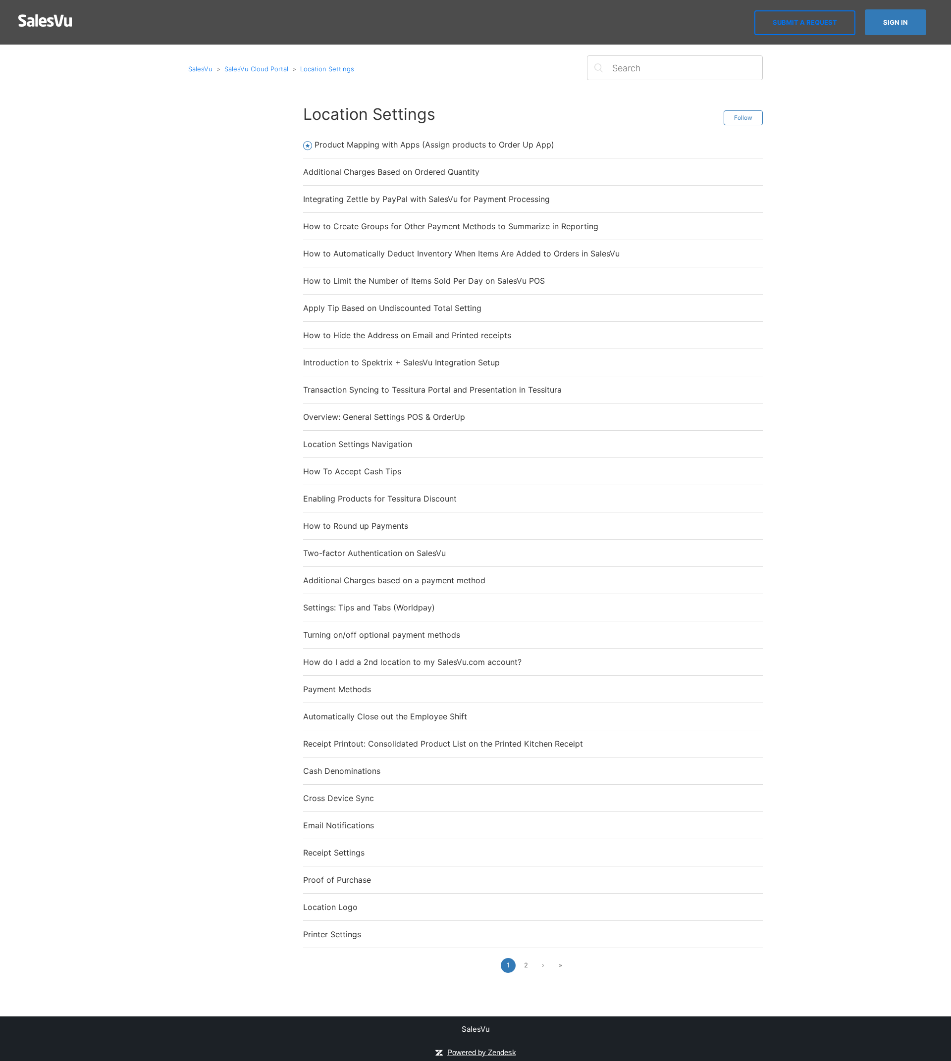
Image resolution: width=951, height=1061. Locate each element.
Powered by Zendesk (481, 1052)
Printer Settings (332, 934)
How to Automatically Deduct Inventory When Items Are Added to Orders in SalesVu (461, 253)
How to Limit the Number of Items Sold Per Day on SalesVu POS (424, 281)
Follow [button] (743, 117)
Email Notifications (338, 825)
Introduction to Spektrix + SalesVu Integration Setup (401, 362)
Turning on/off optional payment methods (381, 635)
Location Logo (330, 907)
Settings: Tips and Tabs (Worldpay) (369, 607)
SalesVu (200, 69)
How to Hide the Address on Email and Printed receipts (407, 335)
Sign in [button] (895, 22)
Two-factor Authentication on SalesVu (374, 553)
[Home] (45, 24)
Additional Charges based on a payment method (394, 580)
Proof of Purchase (337, 880)
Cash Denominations (341, 771)
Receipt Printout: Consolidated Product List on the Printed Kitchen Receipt (443, 744)
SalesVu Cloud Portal (256, 69)
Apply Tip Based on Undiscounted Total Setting (392, 308)
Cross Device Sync (338, 798)
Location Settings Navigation (357, 444)
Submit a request (805, 22)
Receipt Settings (334, 853)
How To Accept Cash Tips (352, 471)
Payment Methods (337, 689)
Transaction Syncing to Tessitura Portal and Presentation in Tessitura (432, 390)
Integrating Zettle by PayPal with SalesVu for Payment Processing (426, 199)
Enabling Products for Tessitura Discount (380, 499)
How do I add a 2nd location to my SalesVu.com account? (412, 662)
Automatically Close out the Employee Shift (385, 716)
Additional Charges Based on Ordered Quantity (391, 172)
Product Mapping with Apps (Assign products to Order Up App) (434, 145)
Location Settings (327, 69)
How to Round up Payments (355, 526)
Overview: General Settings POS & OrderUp (384, 417)
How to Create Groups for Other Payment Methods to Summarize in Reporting (450, 226)
